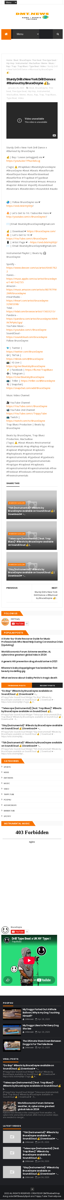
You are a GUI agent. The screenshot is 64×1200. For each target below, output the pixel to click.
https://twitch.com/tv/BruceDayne (25, 420)
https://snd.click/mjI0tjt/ (43, 242)
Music (51, 63)
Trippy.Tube (9, 794)
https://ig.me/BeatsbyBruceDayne (25, 366)
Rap (8, 66)
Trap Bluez (23, 66)
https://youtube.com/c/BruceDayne (26, 329)
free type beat (49, 60)
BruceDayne (25, 60)
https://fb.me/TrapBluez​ (39, 369)
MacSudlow (34, 63)
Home (9, 60)
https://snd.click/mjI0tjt (19, 205)
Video (43, 66)
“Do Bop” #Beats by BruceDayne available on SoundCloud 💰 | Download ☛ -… (26, 692)
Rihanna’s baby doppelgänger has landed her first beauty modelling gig (29, 669)
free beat (37, 60)
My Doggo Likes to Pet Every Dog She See (41, 1027)
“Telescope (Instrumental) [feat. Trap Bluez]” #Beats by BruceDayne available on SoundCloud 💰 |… (30, 542)
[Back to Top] (32, 1189)
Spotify (7, 816)
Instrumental (22, 63)
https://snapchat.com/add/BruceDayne (28, 388)
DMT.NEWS (8, 778)
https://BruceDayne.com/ (41, 231)
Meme (44, 63)
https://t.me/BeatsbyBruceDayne (25, 377)
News (6, 772)
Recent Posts (47, 685)
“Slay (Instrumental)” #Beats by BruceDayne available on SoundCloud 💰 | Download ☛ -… (31, 572)
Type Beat (34, 66)
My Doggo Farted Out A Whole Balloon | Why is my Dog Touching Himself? (41, 1012)
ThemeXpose (54, 1196)
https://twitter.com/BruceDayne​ (24, 351)
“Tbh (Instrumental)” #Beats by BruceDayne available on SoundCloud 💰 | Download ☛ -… (31, 511)
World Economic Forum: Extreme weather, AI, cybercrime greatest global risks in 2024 (26, 653)
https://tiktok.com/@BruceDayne (24, 358)
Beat (16, 60)
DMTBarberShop (51, 1193)
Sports (7, 767)
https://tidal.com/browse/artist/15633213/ (30, 311)
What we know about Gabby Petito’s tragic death (29, 677)
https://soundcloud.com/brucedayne (26, 337)
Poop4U (7, 799)
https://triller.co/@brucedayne (38, 380)
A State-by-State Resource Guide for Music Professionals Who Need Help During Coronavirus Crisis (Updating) (32, 642)
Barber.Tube (9, 810)
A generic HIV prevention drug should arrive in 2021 (29, 661)
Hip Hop (10, 63)
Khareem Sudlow (17, 503)
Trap (14, 66)
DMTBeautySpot (21, 1196)
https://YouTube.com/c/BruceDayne (26, 238)
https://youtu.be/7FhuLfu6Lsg (23, 160)
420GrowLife (10, 805)
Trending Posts (17, 685)
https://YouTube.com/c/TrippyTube (26, 413)
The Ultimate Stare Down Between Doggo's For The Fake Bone (42, 1042)
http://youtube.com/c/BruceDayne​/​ (26, 216)
